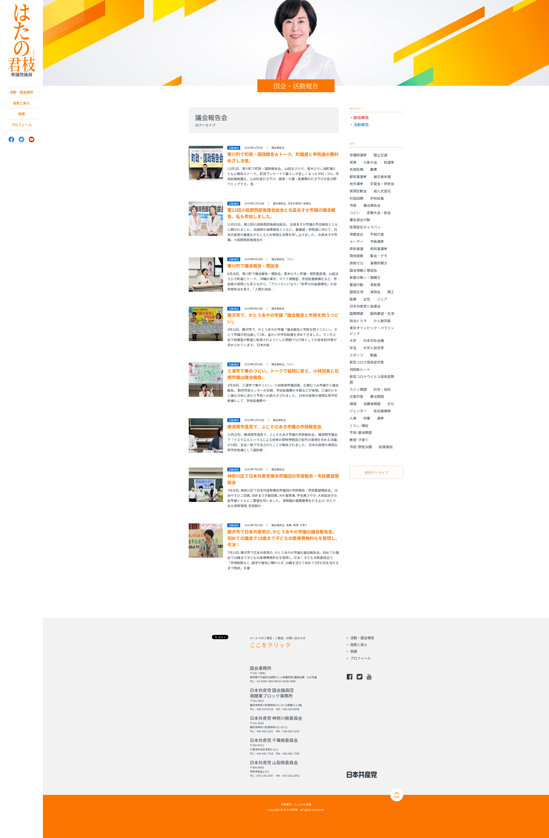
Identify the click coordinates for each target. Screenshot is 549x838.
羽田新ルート (360, 369)
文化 (390, 403)
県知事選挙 (378, 248)
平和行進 (377, 234)
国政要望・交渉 (382, 313)
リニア (382, 299)
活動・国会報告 (21, 92)
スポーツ (356, 355)
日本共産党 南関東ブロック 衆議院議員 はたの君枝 (21, 40)
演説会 (375, 291)
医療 (288, 525)
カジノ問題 (358, 389)
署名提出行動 (360, 219)
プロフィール (21, 124)
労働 (366, 418)
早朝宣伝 (356, 234)
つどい (290, 259)
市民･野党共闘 (361, 446)
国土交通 (380, 154)
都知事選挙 (358, 176)
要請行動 (356, 284)
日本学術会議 (373, 340)
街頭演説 (385, 446)
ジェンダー (358, 410)
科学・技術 (382, 389)
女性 (366, 299)
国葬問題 (356, 313)
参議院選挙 (358, 154)
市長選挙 (377, 241)
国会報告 (361, 117)
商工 (390, 291)
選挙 (380, 418)
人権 (353, 418)
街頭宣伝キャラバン (365, 227)
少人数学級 (382, 320)
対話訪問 (356, 198)
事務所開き (378, 263)
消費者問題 (371, 403)
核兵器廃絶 (382, 410)
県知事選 (356, 248)
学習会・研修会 (382, 183)
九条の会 (370, 162)
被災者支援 (382, 176)
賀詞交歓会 (358, 190)
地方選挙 (356, 183)
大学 (353, 340)
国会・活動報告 (295, 86)
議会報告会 (277, 147)
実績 (21, 113)
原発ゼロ (356, 263)
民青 (353, 162)
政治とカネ (358, 320)
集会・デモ (378, 255)
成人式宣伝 (382, 190)
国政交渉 (356, 291)
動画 (373, 355)
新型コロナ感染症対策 (367, 362)
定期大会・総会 (379, 212)
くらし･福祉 (359, 425)
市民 (353, 205)
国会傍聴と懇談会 (363, 270)
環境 (353, 403)
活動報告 (361, 124)
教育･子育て (300, 525)
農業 (373, 169)
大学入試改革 (373, 347)
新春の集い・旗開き (365, 277)
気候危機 (356, 169)
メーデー (356, 241)
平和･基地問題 (361, 432)
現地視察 (356, 255)
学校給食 (377, 198)
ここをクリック (270, 645)
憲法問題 (377, 396)
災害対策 (356, 396)
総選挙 (389, 162)
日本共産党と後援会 (299, 203)
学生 (353, 347)
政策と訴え (21, 103)
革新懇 (375, 284)
